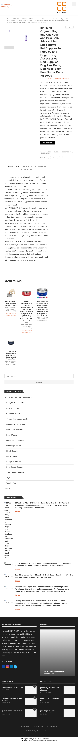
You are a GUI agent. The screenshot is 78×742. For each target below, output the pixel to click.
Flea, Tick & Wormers (42, 19)
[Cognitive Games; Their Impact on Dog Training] (31, 713)
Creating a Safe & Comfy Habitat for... (49, 699)
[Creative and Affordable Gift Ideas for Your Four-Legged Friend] (31, 701)
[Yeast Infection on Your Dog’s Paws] (31, 690)
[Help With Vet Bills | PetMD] (57, 652)
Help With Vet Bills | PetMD (53, 671)
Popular (7, 488)
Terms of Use (38, 727)
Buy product (47, 142)
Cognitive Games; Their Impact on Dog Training (12, 710)
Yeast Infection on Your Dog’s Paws (12, 687)
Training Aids (11, 483)
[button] (69, 3)
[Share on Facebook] (47, 157)
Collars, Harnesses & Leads (17, 419)
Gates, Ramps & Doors (15, 440)
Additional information (34, 166)
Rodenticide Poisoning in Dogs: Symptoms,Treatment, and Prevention (49, 688)
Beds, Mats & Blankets (15, 403)
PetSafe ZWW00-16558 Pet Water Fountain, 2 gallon (11, 303)
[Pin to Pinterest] (52, 157)
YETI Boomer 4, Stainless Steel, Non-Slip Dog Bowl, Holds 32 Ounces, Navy (11, 355)
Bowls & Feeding (11, 310)
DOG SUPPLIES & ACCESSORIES (23, 19)
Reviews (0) (26, 169)
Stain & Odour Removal (15, 472)
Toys (8, 478)
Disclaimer (25, 727)
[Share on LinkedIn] (56, 157)
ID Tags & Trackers (13, 462)
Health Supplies (12, 451)
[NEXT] (11, 47)
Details (66, 78)
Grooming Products (13, 446)
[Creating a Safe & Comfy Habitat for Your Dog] (69, 701)
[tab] (13, 166)
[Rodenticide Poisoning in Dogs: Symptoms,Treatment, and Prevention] (69, 690)
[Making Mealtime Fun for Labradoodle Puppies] (69, 713)
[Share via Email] (61, 157)
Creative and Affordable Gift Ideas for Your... (12, 699)
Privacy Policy (51, 727)
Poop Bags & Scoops (14, 467)
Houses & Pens (12, 456)
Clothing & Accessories (15, 413)
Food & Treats (11, 435)
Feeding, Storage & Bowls (16, 424)
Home (9, 19)
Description (13, 166)
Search (39, 382)
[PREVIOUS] (6, 47)
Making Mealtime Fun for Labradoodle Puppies (47, 710)
